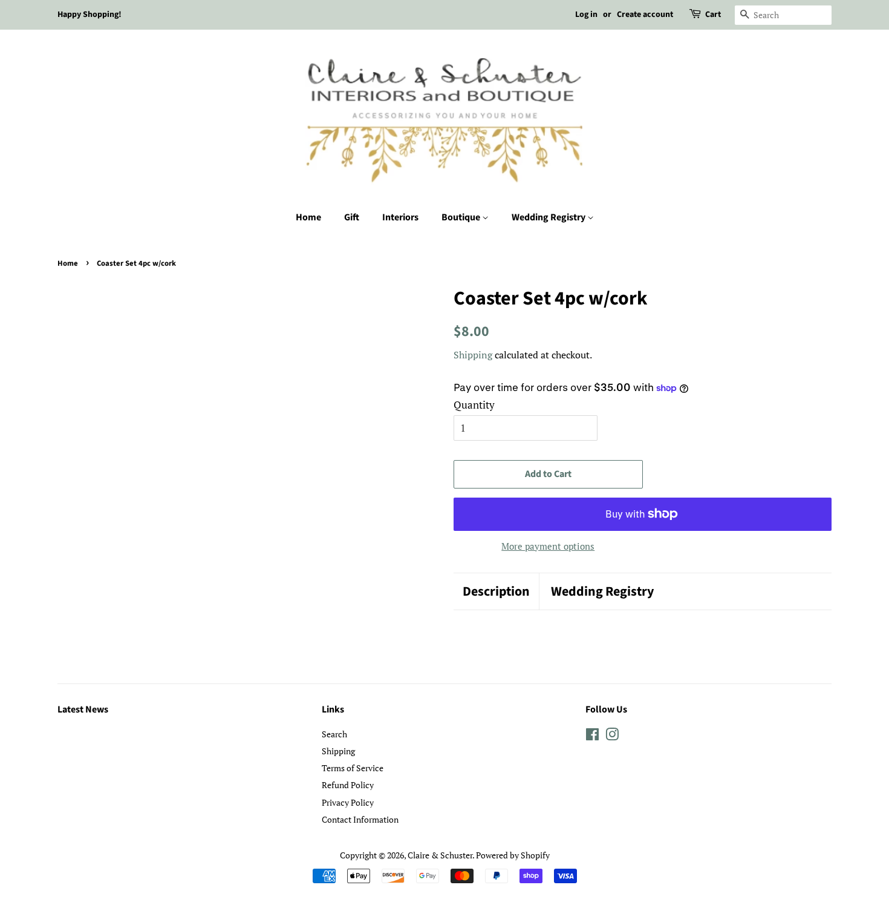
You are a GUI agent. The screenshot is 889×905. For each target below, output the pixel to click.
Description (496, 591)
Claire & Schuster (440, 855)
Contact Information (360, 819)
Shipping (473, 354)
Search (334, 734)
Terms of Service (352, 768)
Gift (351, 217)
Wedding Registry (549, 217)
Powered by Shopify (513, 855)
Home (308, 217)
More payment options (547, 546)
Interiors (400, 217)
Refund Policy (348, 785)
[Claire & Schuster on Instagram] (612, 736)
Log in (586, 14)
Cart (713, 14)
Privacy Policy (348, 802)
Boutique (461, 217)
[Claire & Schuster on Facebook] (592, 736)
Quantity (474, 405)
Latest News (82, 709)
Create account (645, 14)
